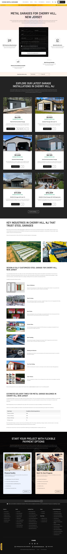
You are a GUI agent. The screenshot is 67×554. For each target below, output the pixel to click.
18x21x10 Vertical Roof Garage (17, 121)
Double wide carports (7, 516)
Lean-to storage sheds (20, 520)
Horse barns (43, 513)
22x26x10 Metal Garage (17, 159)
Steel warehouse (56, 518)
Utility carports (6, 521)
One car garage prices (32, 513)
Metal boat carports (7, 520)
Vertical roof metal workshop (58, 516)
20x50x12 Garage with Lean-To (17, 197)
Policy (38, 549)
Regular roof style (44, 518)
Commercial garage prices (33, 525)
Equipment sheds (19, 516)
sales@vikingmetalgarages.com (39, 546)
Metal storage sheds (20, 525)
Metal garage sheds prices (33, 523)
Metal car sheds (19, 523)
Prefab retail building (57, 520)
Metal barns (43, 511)
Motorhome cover (6, 518)
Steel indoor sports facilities (58, 526)
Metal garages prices (32, 511)
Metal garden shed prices (33, 528)
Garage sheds (19, 518)
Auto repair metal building (57, 513)
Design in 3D (21, 128)
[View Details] (27, 129)
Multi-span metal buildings (58, 529)
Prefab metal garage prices (33, 521)
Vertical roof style (44, 521)
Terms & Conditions (44, 549)
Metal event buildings (57, 524)
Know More (26, 491)
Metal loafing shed (19, 513)
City (42, 73)
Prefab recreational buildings (58, 531)
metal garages (22, 229)
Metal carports (6, 511)
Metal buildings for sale (57, 511)
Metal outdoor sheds (20, 521)
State (32, 73)
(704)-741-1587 (32, 386)
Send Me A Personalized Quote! (32, 53)
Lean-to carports (6, 513)
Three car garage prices (32, 516)
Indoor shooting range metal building (58, 522)
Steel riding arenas (56, 534)
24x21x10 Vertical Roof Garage (49, 159)
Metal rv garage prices (32, 520)
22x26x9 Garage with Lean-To (49, 121)
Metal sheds (18, 511)
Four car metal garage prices (33, 518)
